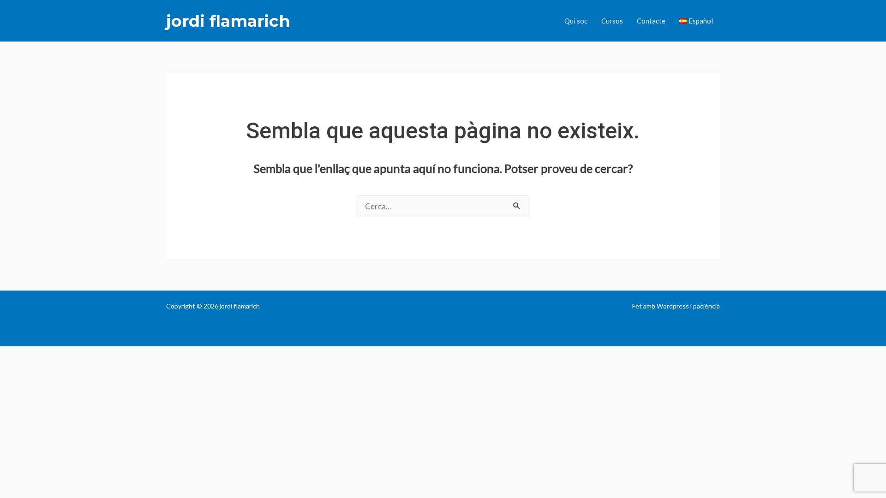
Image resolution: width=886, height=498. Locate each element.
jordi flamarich (228, 21)
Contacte (651, 21)
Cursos (612, 21)
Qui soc (575, 21)
